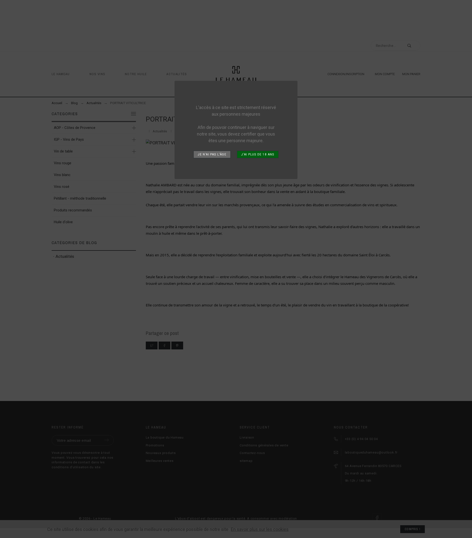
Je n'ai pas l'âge (212, 154)
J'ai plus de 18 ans (257, 154)
